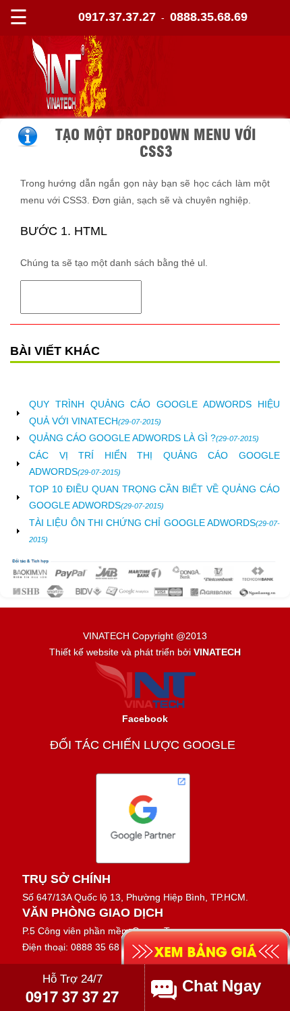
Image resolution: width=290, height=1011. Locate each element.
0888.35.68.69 (209, 17)
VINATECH (217, 652)
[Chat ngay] (223, 986)
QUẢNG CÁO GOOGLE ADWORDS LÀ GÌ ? (144, 437)
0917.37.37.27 (117, 17)
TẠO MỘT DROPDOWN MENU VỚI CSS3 (155, 141)
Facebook (145, 718)
